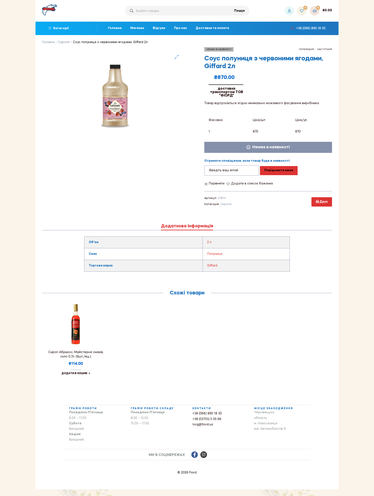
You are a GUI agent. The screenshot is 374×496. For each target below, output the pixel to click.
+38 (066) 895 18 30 (207, 413)
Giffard (212, 265)
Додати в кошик (74, 373)
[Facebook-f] (194, 454)
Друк (323, 201)
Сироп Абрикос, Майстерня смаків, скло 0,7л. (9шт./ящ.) (75, 354)
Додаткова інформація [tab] (187, 226)
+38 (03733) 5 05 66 (206, 419)
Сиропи (64, 42)
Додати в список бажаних (252, 183)
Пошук (239, 10)
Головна (48, 42)
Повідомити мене (278, 170)
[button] (177, 57)
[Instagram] (203, 454)
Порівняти (216, 183)
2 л (209, 242)
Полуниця (214, 253)
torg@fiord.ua (202, 424)
